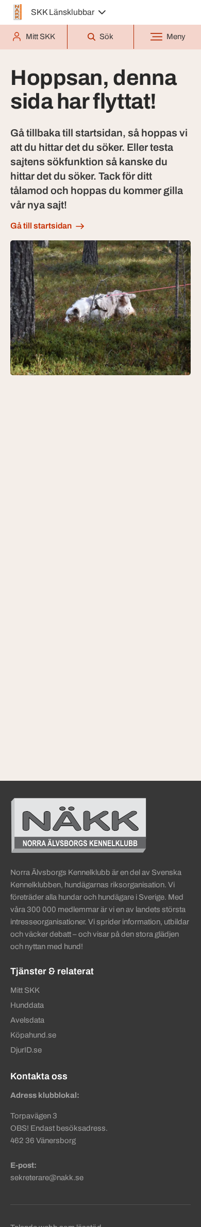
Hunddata (27, 1005)
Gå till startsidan (41, 225)
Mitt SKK (25, 990)
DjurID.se (26, 1050)
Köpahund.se (33, 1035)
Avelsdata (27, 1020)
